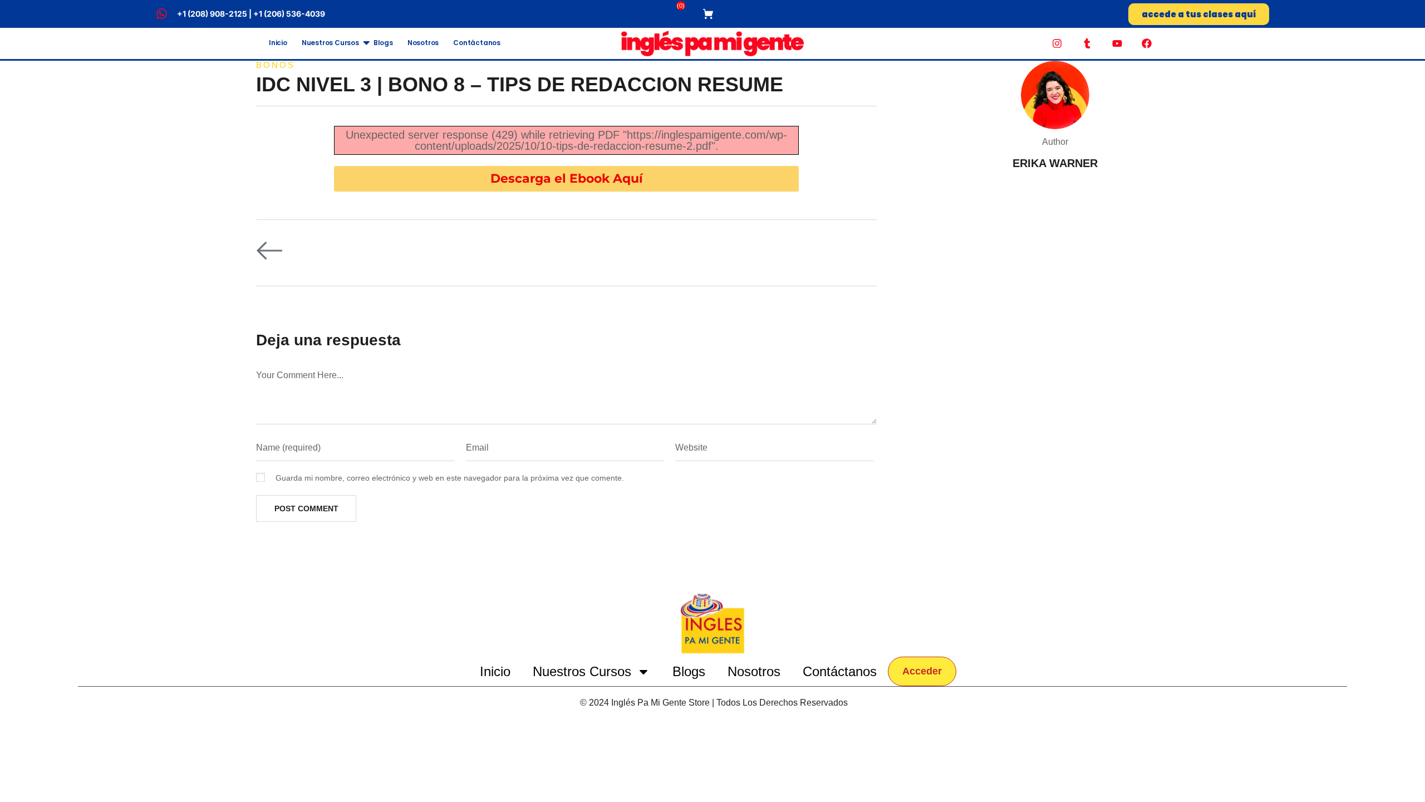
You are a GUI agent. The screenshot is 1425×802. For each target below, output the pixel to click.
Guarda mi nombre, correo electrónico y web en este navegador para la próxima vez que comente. (450, 477)
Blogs (383, 42)
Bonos (275, 65)
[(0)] (709, 14)
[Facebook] (1147, 43)
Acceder (922, 671)
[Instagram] (1057, 43)
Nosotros (423, 42)
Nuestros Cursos (330, 42)
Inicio (278, 42)
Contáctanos (476, 42)
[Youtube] (1117, 43)
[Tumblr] (1087, 43)
